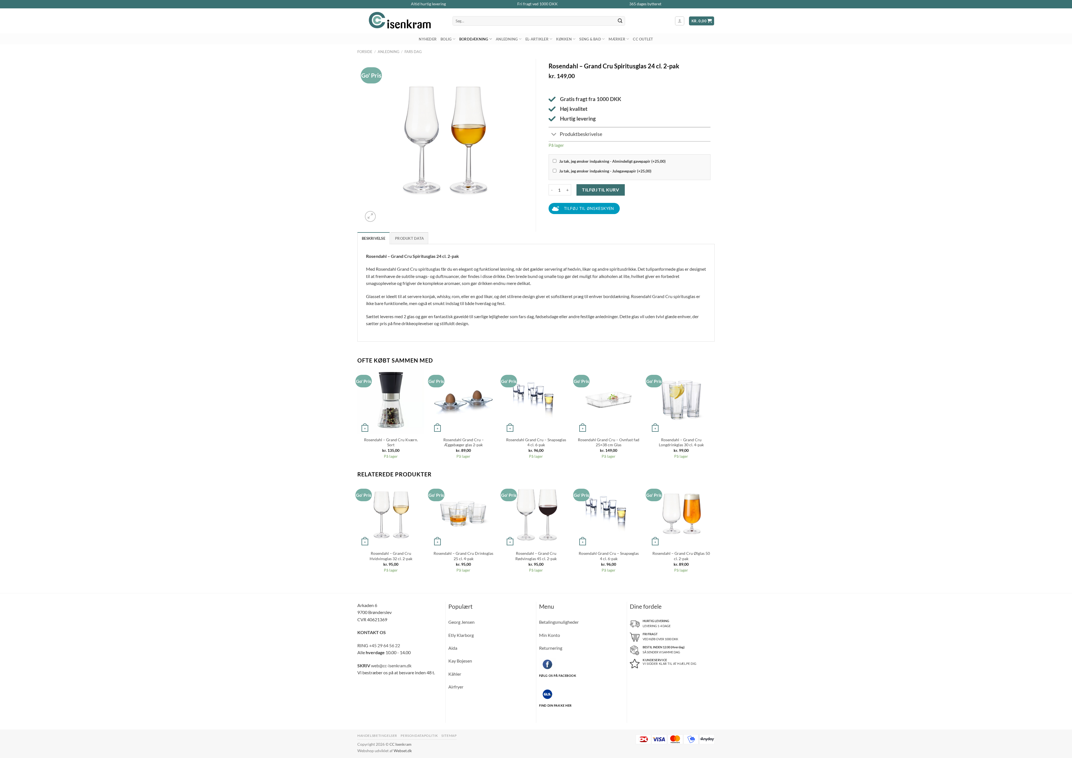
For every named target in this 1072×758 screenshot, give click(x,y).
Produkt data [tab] (409, 238)
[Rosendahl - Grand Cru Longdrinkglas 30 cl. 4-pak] (681, 399)
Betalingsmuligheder (559, 622)
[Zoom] (370, 216)
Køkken (564, 39)
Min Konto (549, 635)
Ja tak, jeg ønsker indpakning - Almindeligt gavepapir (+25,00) (612, 161)
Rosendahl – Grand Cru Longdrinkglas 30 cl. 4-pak (681, 442)
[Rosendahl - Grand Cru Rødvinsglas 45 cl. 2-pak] (536, 513)
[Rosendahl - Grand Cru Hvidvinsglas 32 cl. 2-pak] (390, 513)
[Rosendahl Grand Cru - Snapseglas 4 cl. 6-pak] (536, 399)
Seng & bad (590, 39)
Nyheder (428, 39)
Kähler (454, 674)
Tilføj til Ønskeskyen (589, 208)
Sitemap (448, 735)
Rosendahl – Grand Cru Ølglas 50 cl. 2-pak (681, 556)
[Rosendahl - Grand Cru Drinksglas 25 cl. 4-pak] (463, 513)
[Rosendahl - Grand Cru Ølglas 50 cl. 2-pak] (681, 513)
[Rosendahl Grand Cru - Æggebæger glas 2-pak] (463, 399)
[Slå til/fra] (554, 135)
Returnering (550, 648)
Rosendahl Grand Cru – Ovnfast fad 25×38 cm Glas (608, 442)
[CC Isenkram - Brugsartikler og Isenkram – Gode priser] (400, 20)
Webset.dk (403, 750)
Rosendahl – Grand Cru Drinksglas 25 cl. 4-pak (463, 556)
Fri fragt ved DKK (537, 4)
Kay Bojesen (460, 660)
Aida (452, 648)
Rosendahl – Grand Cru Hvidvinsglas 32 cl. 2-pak (391, 556)
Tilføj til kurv (600, 189)
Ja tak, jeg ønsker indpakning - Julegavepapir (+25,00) (605, 171)
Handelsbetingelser (377, 735)
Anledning (507, 39)
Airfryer (455, 686)
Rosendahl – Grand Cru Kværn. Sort (391, 442)
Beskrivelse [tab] (373, 238)
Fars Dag (413, 51)
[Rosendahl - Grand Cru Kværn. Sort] (390, 399)
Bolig (446, 39)
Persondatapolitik (419, 735)
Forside (364, 51)
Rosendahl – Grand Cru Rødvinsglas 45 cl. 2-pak (536, 556)
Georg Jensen (461, 622)
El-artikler (537, 39)
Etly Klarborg (461, 635)
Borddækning (473, 39)
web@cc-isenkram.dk (391, 665)
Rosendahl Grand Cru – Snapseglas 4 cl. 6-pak (536, 442)
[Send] (620, 21)
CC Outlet (643, 39)
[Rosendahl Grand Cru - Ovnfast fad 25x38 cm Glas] (608, 399)
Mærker (617, 39)
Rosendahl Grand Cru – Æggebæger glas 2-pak (463, 442)
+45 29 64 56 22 (384, 645)
